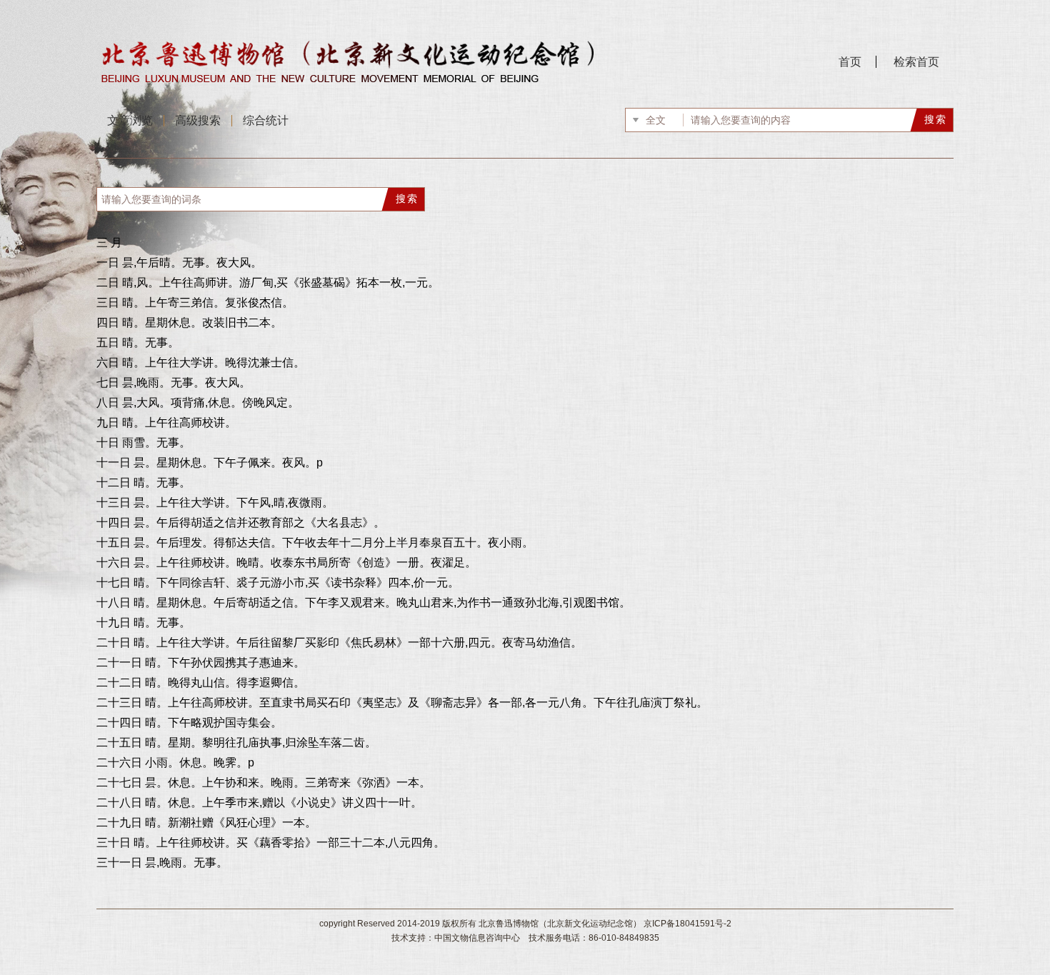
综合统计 (266, 120)
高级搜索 (198, 120)
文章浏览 (130, 120)
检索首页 (916, 62)
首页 (850, 62)
